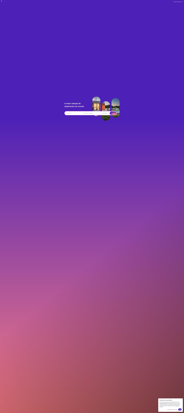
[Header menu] (182, 1)
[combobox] (74, 113)
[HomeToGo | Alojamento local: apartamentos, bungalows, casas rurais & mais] (3, 2)
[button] (182, 1)
